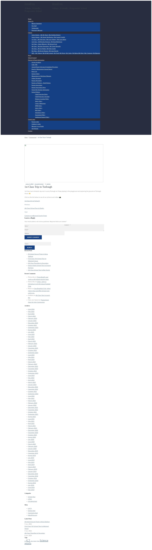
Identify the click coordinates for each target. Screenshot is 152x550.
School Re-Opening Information (40, 90)
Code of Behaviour (40, 103)
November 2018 (33, 476)
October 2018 (32, 478)
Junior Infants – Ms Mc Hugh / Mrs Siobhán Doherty (46, 35)
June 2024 (31, 355)
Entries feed (31, 510)
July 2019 (31, 458)
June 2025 (31, 334)
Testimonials (35, 28)
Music (38, 541)
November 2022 (33, 389)
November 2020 (33, 432)
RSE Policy (38, 110)
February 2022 (32, 403)
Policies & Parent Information (36, 60)
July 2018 (31, 485)
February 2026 (32, 318)
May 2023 (31, 378)
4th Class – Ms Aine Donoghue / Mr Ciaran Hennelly (46, 46)
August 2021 (32, 416)
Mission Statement (37, 23)
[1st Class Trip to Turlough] (64, 181)
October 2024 (32, 350)
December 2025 (33, 323)
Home (29, 19)
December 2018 (33, 474)
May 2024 (31, 357)
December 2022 (33, 387)
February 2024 (32, 364)
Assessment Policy (40, 115)
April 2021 (31, 423)
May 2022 (31, 398)
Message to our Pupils (38, 126)
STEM (30, 499)
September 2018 (33, 480)
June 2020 (31, 442)
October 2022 (32, 391)
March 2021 (32, 426)
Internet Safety (36, 74)
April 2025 (31, 339)
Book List (34, 71)
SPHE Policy (38, 106)
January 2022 (32, 405)
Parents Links (35, 121)
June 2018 (31, 487)
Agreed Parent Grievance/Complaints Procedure (45, 67)
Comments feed (33, 513)
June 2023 (31, 375)
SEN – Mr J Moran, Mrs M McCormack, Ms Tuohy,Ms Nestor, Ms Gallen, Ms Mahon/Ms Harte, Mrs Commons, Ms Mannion (66, 53)
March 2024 (32, 362)
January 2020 (32, 448)
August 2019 (32, 455)
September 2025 (33, 327)
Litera (32, 541)
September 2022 (33, 394)
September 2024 (33, 352)
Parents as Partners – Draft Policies (41, 83)
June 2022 (31, 396)
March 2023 (32, 382)
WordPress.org (32, 515)
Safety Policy (38, 101)
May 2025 (31, 336)
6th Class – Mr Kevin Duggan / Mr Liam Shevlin (45, 51)
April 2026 (31, 314)
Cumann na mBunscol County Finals (36, 215)
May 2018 (31, 490)
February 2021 (32, 428)
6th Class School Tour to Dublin (34, 208)
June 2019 (31, 460)
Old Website (35, 128)
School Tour (31, 497)
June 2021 (31, 419)
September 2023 (33, 373)
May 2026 (31, 311)
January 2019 (32, 471)
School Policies (36, 92)
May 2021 (31, 421)
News (29, 55)
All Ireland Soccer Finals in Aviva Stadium (37, 521)
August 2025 (32, 330)
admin (48, 184)
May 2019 (31, 462)
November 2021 (33, 410)
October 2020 (32, 435)
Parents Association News (39, 87)
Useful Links (31, 119)
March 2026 (32, 316)
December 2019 (33, 451)
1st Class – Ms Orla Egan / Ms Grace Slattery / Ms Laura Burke (49, 39)
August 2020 (32, 437)
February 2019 (32, 469)
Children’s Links (36, 124)
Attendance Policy (40, 112)
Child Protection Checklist (42, 96)
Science (44, 540)
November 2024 (33, 348)
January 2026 (32, 320)
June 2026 (31, 309)
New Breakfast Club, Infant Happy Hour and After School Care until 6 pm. (39, 291)
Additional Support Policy (42, 117)
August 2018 (32, 483)
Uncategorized (39, 184)
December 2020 (33, 430)
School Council (32, 58)
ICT (28, 540)
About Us (30, 21)
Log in (30, 508)
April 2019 (31, 464)
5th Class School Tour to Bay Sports (39, 270)
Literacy (35, 541)
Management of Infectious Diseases (41, 76)
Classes (30, 32)
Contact (30, 131)
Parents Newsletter (37, 80)
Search (29, 247)
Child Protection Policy (41, 94)
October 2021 (32, 412)
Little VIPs (34, 64)
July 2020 (31, 439)
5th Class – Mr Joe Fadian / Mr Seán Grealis (44, 48)
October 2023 (32, 371)
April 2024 (31, 359)
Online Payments (36, 78)
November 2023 (33, 368)
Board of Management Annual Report (42, 69)
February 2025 (32, 343)
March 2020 (32, 444)
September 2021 (33, 414)
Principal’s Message (37, 30)
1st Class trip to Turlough (32, 201)
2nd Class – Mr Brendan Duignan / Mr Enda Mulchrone (47, 42)
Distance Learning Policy (42, 99)
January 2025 (32, 346)
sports (28, 543)
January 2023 (32, 384)
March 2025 (32, 341)
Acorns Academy (36, 62)
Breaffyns (30, 3)
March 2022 (32, 400)
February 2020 (32, 446)
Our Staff (34, 26)
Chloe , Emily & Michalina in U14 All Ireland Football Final (39, 284)
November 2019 (33, 453)
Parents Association (37, 85)
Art (25, 541)
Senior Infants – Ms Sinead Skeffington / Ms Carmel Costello (48, 37)
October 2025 (32, 325)
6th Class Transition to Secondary (38, 263)
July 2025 (31, 332)
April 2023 (31, 380)
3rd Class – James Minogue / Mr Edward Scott (44, 44)
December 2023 (33, 366)
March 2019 (32, 467)
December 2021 (33, 407)
